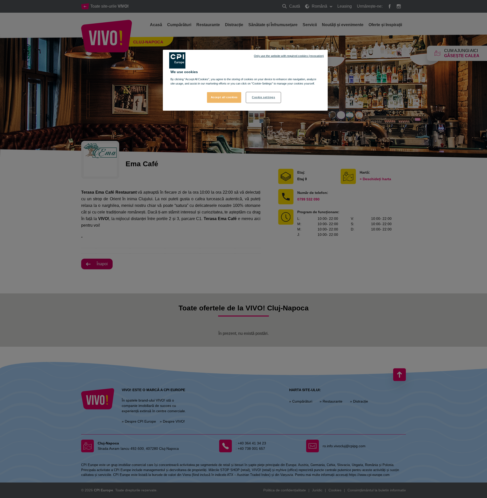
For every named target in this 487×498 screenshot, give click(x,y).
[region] (245, 80)
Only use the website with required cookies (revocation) (289, 55)
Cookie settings (263, 97)
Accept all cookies (224, 97)
